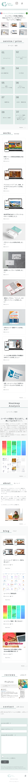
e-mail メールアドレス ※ (7, 729)
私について (17, 483)
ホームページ (6, 58)
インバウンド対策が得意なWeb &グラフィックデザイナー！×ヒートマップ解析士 (14, 18)
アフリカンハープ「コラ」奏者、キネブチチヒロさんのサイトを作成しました (13, 186)
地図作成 (6, 102)
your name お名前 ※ (6, 723)
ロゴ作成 (21, 73)
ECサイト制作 (7, 117)
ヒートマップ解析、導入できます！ (13, 621)
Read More (7, 568)
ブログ (15, 531)
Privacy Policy (8, 768)
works (7, 133)
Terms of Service (18, 768)
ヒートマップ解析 (12, 412)
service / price (12, 41)
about (7, 483)
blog (6, 531)
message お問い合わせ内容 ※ (8, 735)
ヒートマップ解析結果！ (10, 593)
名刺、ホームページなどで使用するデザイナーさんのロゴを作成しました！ (13, 385)
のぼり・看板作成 (21, 102)
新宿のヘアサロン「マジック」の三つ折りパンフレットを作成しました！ (14, 300)
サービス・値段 (13, 45)
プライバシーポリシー (6, 758)
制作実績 (16, 133)
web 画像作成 (4, 73)
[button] (22, 3)
